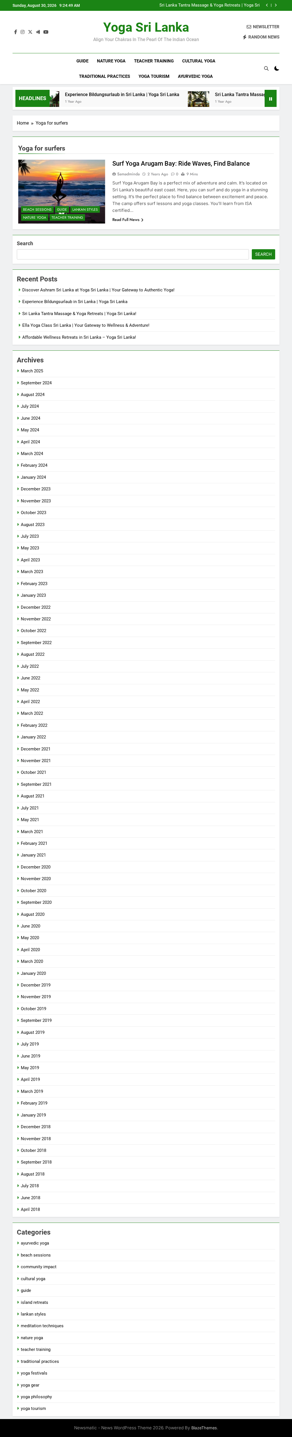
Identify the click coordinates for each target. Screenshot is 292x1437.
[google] (38, 32)
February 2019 (34, 1103)
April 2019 (30, 1079)
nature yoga (111, 61)
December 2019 (35, 985)
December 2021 (35, 749)
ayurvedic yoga (195, 76)
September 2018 (36, 1162)
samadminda (128, 174)
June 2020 (30, 926)
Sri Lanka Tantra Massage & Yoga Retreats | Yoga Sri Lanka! (209, 5)
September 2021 (36, 784)
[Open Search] (266, 68)
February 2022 (34, 725)
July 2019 (30, 1044)
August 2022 (32, 654)
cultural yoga (198, 61)
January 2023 (33, 595)
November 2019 (36, 996)
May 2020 (30, 937)
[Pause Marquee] (271, 98)
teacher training (154, 61)
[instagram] (22, 32)
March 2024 (32, 453)
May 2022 (30, 690)
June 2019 (30, 1056)
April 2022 (30, 701)
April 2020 (30, 949)
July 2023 (30, 536)
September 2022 (36, 642)
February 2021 (34, 843)
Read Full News (125, 219)
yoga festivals (34, 1373)
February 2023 (34, 583)
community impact (38, 1266)
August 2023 (32, 524)
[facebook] (16, 32)
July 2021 (30, 808)
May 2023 (30, 548)
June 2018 (30, 1197)
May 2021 (30, 819)
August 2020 (32, 914)
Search (25, 243)
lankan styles (85, 209)
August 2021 (32, 796)
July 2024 (30, 406)
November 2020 (36, 878)
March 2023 (32, 571)
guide (82, 61)
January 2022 (33, 737)
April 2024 (30, 442)
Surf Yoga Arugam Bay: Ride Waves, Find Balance (181, 163)
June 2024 (30, 418)
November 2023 (36, 501)
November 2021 (36, 760)
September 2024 (36, 382)
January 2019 (33, 1115)
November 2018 (36, 1138)
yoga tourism (154, 76)
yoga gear (30, 1385)
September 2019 (36, 1020)
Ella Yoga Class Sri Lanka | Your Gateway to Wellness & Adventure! (85, 325)
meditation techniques (42, 1325)
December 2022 (35, 607)
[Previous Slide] (267, 5)
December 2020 (35, 867)
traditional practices (104, 76)
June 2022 (30, 678)
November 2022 (36, 619)
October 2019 (33, 1008)
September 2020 (36, 902)
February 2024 (34, 465)
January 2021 (33, 855)
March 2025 (32, 371)
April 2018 (30, 1209)
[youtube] (46, 32)
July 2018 (30, 1185)
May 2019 (30, 1067)
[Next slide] (275, 5)
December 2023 (35, 489)
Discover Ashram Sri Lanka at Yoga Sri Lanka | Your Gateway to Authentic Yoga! (98, 290)
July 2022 (30, 666)
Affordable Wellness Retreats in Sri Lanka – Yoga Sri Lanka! (79, 337)
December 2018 (35, 1126)
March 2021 (32, 831)
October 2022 (33, 630)
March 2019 (32, 1091)
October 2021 (33, 772)
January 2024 (33, 477)
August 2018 (32, 1174)
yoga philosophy (36, 1396)
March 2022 (32, 713)
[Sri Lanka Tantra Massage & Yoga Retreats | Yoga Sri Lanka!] (181, 102)
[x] (30, 32)
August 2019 (32, 1032)
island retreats (34, 1302)
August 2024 (32, 394)
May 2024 (30, 430)
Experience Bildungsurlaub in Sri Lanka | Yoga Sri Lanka (105, 94)
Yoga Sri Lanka (146, 27)
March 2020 (32, 961)
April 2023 (30, 560)
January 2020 (33, 973)
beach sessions (37, 209)
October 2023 (33, 512)
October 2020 (33, 890)
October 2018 (33, 1150)
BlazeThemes (204, 1427)
